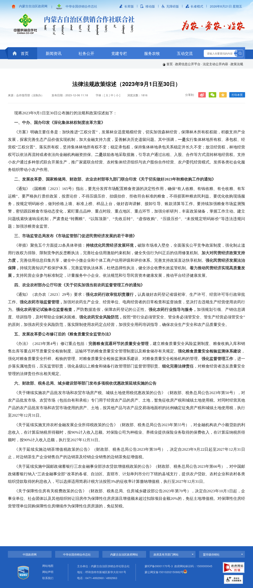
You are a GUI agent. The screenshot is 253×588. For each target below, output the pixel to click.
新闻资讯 (53, 53)
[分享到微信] (212, 94)
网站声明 (47, 572)
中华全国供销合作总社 (81, 6)
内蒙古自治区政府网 (33, 6)
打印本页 (237, 95)
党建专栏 (119, 53)
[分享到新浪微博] (202, 94)
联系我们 (47, 578)
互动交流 (185, 53)
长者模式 (197, 6)
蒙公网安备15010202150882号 (164, 572)
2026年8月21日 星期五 (226, 6)
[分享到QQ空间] (223, 94)
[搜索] (240, 53)
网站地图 (47, 566)
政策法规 (236, 64)
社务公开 (86, 53)
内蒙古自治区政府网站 (124, 554)
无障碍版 (172, 6)
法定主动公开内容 (215, 64)
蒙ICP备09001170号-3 (159, 566)
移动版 (150, 6)
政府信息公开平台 (187, 64)
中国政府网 (30, 554)
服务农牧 (152, 53)
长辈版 (129, 6)
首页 (24, 53)
